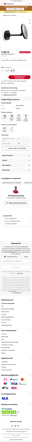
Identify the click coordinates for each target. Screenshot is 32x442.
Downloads (6, 170)
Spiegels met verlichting (9, 15)
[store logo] (9, 4)
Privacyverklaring (6, 370)
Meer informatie (7, 155)
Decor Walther (20, 105)
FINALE (15, 9)
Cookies (3, 367)
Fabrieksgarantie (6, 325)
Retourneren (5, 312)
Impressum (4, 362)
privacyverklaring (17, 292)
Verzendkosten (6, 320)
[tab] (16, 312)
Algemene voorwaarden (8, 364)
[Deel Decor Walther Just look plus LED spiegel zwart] (30, 23)
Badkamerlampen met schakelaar (12, 183)
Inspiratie (4, 350)
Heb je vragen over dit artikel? (17, 148)
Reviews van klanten (9, 404)
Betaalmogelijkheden (7, 317)
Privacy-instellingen (6, 429)
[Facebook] (13, 426)
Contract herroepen (8, 303)
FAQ (2, 306)
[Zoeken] (27, 4)
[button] (30, 20)
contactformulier (13, 291)
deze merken (20, 273)
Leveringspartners (8, 394)
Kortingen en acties (7, 345)
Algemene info (7, 358)
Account (3, 322)
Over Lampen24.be (8, 330)
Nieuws (3, 353)
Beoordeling (6, 165)
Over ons (4, 334)
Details (4, 160)
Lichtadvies (11, 350)
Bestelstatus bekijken (7, 309)
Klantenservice (7, 300)
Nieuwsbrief (4, 337)
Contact (3, 314)
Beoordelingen (5, 347)
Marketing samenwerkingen (9, 342)
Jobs (2, 339)
